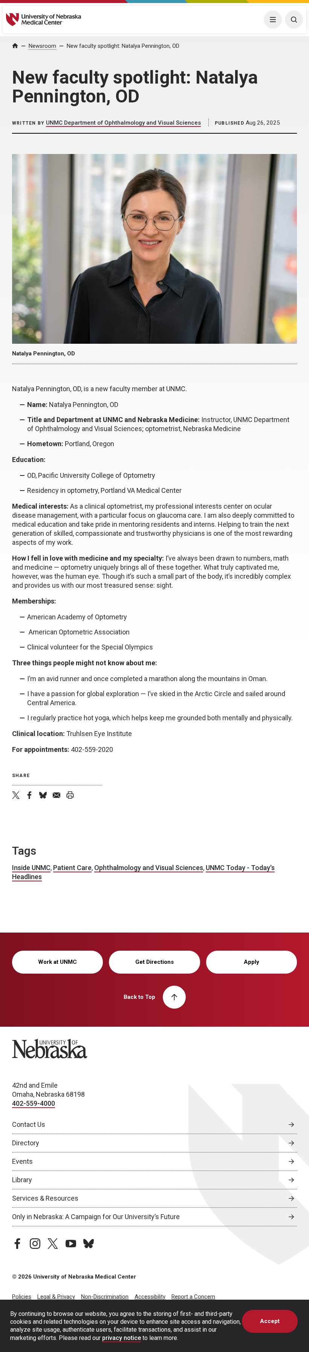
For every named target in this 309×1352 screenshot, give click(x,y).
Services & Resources (45, 1198)
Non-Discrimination (104, 1296)
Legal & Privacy (56, 1296)
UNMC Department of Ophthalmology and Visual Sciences (123, 122)
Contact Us (28, 1124)
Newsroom (42, 46)
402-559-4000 (33, 1103)
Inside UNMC (31, 868)
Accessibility (150, 1296)
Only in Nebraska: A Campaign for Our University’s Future (96, 1217)
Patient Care (72, 868)
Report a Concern (193, 1296)
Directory (25, 1143)
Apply (251, 962)
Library (22, 1180)
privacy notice (121, 1337)
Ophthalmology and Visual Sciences (148, 868)
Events (22, 1161)
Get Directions (154, 962)
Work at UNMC (57, 962)
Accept (270, 1321)
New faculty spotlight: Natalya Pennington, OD (123, 46)
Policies (21, 1296)
